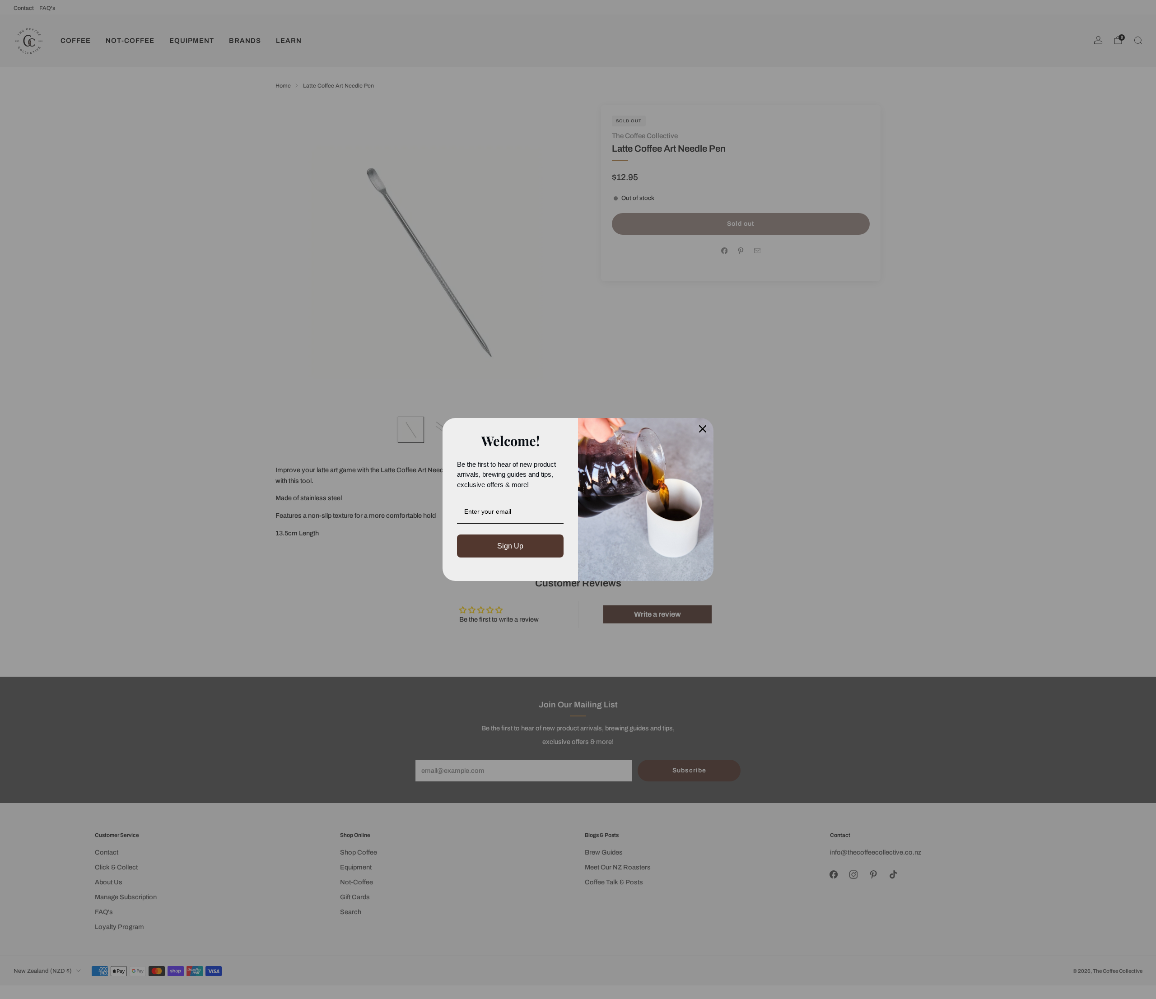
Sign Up (510, 546)
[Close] (702, 429)
